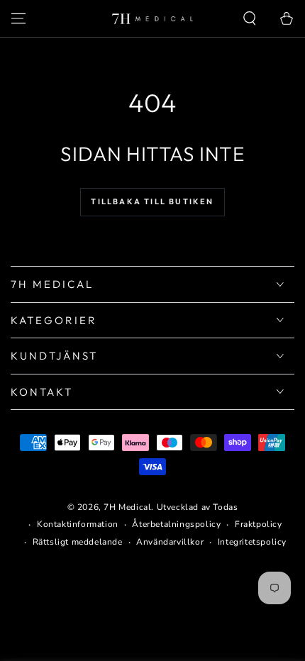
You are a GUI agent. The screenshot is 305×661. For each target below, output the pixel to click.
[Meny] (18, 18)
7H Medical (127, 507)
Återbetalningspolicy (176, 524)
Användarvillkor (170, 542)
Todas (225, 507)
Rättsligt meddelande (78, 542)
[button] (249, 18)
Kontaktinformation (77, 524)
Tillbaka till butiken (152, 201)
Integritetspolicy (252, 542)
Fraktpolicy (258, 524)
